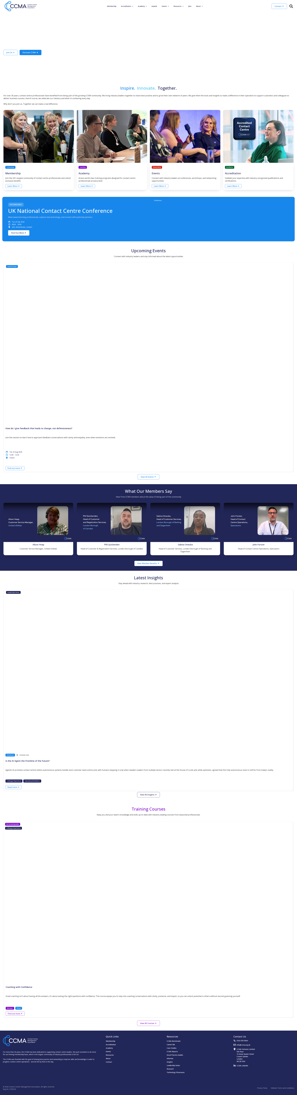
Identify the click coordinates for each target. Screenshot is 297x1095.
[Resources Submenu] (183, 6)
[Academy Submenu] (147, 6)
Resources (177, 6)
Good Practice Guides (175, 1055)
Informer (170, 1058)
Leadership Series (173, 1065)
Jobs (189, 6)
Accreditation (126, 6)
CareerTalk (171, 1044)
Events (164, 6)
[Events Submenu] (169, 6)
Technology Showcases (176, 1072)
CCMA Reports (172, 1051)
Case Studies (171, 1048)
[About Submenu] (203, 6)
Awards (154, 6)
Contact (109, 1062)
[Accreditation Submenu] (133, 6)
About (198, 6)
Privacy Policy (262, 1088)
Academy (141, 6)
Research (170, 1069)
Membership (111, 6)
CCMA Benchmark (173, 1041)
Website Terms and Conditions (282, 1088)
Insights (170, 1062)
